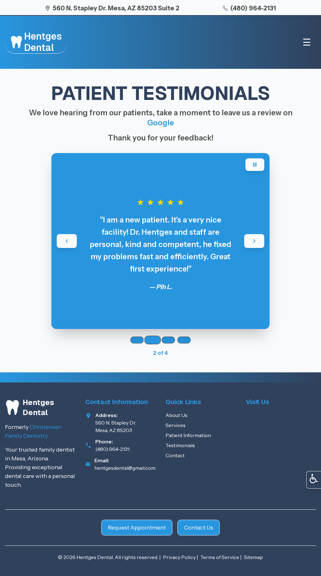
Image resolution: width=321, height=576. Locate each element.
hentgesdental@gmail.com (124, 468)
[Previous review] (66, 241)
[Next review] (254, 241)
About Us (176, 415)
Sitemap (253, 557)
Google (160, 122)
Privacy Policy (179, 557)
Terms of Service (219, 557)
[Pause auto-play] (255, 164)
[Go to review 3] (168, 340)
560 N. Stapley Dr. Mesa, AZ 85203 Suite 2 (116, 8)
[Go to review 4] (184, 340)
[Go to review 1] (137, 340)
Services (176, 425)
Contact (175, 455)
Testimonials (180, 445)
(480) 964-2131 (253, 8)
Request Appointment (137, 527)
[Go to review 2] (153, 340)
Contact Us (198, 527)
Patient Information (188, 435)
